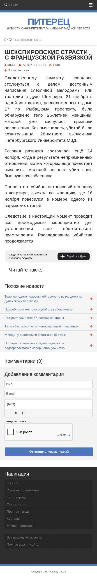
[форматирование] (9, 413)
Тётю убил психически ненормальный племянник (41, 326)
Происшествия (18, 70)
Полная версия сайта (28, 39)
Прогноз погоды (18, 511)
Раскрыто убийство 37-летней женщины (34, 318)
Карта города (16, 497)
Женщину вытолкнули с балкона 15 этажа (36, 335)
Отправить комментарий (49, 451)
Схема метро (16, 504)
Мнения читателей (21, 525)
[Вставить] (22, 413)
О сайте (12, 483)
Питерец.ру (51, 571)
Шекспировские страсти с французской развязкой (48, 55)
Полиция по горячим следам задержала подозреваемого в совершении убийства (35, 345)
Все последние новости (24, 537)
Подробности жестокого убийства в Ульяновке (39, 309)
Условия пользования (23, 490)
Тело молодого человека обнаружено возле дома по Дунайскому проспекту (44, 299)
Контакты (13, 518)
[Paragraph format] (15, 413)
